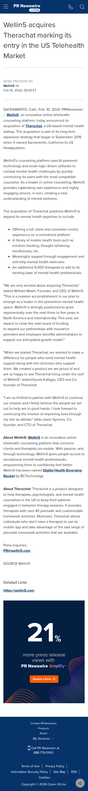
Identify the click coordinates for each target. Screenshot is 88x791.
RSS (74, 772)
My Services (42, 738)
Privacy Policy (54, 766)
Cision (52, 784)
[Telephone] (70, 7)
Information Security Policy (29, 772)
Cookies (44, 777)
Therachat (33, 126)
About (43, 733)
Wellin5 (13, 114)
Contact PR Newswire (43, 723)
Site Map (59, 772)
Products (43, 728)
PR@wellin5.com (16, 550)
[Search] (82, 7)
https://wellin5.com (18, 590)
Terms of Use (30, 766)
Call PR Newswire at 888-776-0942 (44, 750)
